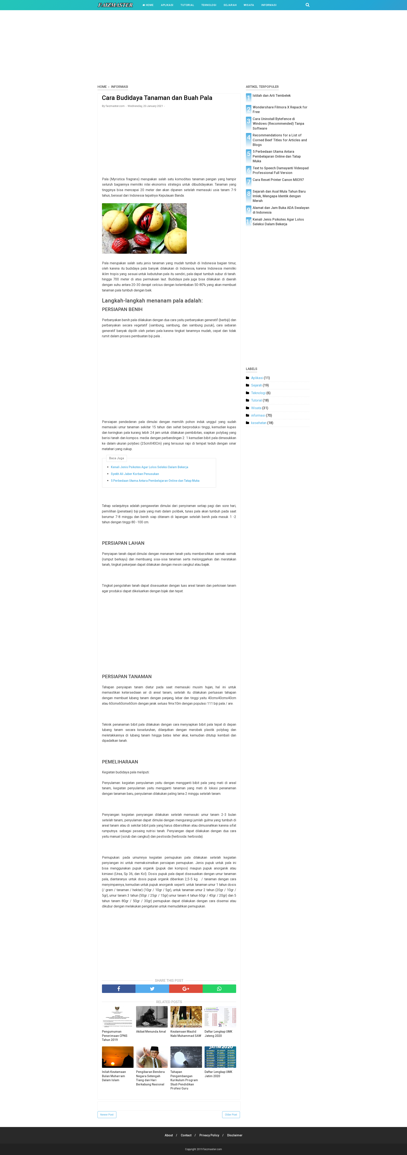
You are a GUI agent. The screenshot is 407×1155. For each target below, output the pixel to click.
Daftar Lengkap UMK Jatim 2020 (218, 1074)
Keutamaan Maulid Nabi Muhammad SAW (185, 1033)
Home (149, 5)
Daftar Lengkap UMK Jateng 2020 (218, 1033)
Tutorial (187, 5)
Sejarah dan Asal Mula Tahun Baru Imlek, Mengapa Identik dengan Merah (279, 196)
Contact (186, 1135)
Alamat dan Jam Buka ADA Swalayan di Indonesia (281, 210)
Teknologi (208, 5)
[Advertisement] (203, 48)
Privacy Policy (209, 1135)
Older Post (231, 1114)
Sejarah (230, 5)
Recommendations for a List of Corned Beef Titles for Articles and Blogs (280, 140)
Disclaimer (235, 1135)
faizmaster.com (212, 1149)
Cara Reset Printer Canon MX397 (278, 180)
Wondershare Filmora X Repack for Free (280, 109)
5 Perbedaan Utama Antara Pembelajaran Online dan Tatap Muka (155, 480)
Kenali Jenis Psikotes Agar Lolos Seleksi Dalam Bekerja (149, 467)
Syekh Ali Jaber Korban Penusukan (135, 474)
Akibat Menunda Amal (151, 1031)
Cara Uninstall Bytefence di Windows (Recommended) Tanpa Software (278, 123)
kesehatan (258, 423)
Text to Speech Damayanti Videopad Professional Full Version (281, 170)
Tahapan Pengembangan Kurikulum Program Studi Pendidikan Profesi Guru (184, 1080)
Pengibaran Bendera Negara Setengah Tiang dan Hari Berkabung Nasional (150, 1078)
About (169, 1135)
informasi (258, 415)
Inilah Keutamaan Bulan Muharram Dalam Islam (114, 1076)
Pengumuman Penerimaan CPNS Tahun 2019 (114, 1036)
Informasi (268, 5)
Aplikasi (167, 5)
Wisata (249, 5)
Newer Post (107, 1114)
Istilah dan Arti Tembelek (272, 96)
